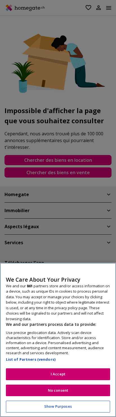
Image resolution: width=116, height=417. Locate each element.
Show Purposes (58, 406)
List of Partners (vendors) (30, 359)
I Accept (58, 373)
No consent (58, 390)
